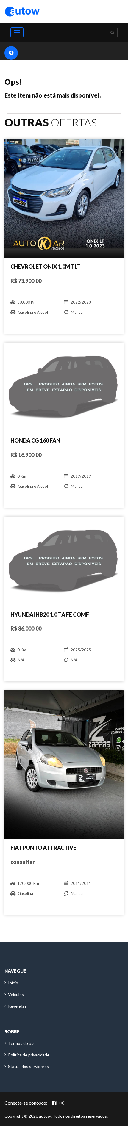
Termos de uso (22, 1043)
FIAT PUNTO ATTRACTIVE (43, 847)
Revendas (17, 1006)
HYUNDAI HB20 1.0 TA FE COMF (49, 614)
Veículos (16, 994)
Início (13, 982)
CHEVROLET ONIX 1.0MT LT (45, 266)
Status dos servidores (28, 1066)
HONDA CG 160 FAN (35, 440)
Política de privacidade (28, 1054)
